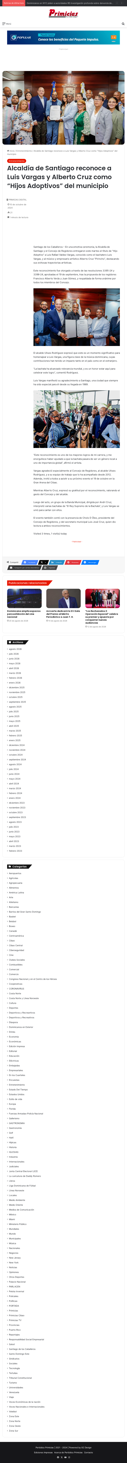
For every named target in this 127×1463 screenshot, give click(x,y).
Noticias (13, 1267)
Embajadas (14, 1065)
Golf (11, 1133)
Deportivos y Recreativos (21, 1017)
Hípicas (12, 1142)
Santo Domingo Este (19, 1354)
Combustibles (15, 964)
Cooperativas (15, 984)
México (12, 1214)
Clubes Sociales (17, 960)
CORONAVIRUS (16, 988)
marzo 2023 (15, 846)
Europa (12, 1104)
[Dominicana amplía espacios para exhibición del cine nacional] (24, 598)
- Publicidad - (76, 542)
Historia (13, 1147)
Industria (13, 1157)
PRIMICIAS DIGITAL (18, 199)
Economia (14, 1036)
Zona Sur (13, 1431)
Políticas (13, 1301)
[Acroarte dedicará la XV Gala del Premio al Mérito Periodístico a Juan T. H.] (63, 598)
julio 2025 (14, 711)
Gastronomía (15, 1128)
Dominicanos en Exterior (21, 1027)
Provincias (14, 1325)
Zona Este (14, 1416)
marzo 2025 (15, 730)
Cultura (12, 1003)
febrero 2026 (15, 678)
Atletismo (13, 902)
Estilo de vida (15, 1099)
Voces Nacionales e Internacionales (26, 1406)
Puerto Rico (15, 1330)
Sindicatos (14, 1358)
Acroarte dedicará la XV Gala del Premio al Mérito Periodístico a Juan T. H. (63, 614)
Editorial (13, 1051)
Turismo (13, 1382)
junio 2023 (14, 831)
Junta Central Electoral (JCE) (23, 1171)
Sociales (13, 1363)
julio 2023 (14, 827)
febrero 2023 (15, 851)
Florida (12, 1109)
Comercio (14, 974)
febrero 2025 (15, 735)
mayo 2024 (14, 779)
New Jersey (15, 1258)
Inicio (12, 151)
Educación (14, 1056)
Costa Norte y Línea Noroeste (24, 998)
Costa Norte (15, 993)
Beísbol (12, 921)
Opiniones (14, 1272)
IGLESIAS (13, 1152)
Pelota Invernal (16, 1291)
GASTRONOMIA (17, 1123)
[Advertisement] (63, 58)
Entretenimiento (24, 151)
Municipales (15, 1238)
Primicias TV (15, 1320)
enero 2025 (14, 740)
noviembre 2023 (17, 807)
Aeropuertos (15, 873)
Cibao (12, 940)
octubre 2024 (16, 755)
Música (12, 1243)
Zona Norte (14, 1421)
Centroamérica (16, 936)
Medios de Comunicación (21, 1209)
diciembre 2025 (16, 687)
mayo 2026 (14, 663)
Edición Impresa (17, 1046)
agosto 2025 (15, 706)
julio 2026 (14, 654)
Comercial (14, 969)
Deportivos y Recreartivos (22, 1012)
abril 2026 (14, 668)
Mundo (12, 1233)
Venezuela (14, 1392)
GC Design (86, 1447)
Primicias (13, 1310)
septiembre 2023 (17, 817)
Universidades (16, 1387)
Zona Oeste (15, 1426)
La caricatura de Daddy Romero (25, 1176)
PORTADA (14, 1306)
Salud (12, 1344)
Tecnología (14, 1368)
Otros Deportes (16, 1277)
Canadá (13, 931)
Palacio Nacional (17, 1282)
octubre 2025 (15, 697)
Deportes (13, 1008)
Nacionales (14, 1248)
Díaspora (13, 1022)
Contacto (88, 1452)
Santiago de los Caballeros (22, 1349)
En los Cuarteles (17, 1075)
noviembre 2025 (17, 692)
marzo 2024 (15, 788)
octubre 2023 (16, 812)
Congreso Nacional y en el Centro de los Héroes (33, 979)
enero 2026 (15, 682)
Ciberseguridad (16, 950)
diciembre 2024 (17, 745)
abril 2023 (14, 841)
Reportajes (14, 1334)
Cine (11, 955)
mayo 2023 (14, 836)
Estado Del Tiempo (18, 1089)
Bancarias (14, 907)
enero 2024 (15, 798)
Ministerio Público (17, 1224)
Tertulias (13, 1373)
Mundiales (14, 1229)
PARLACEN (14, 1286)
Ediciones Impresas (43, 1452)
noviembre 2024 (17, 750)
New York (13, 1262)
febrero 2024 (15, 793)
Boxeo (12, 926)
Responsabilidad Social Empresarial (26, 1339)
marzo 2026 (15, 673)
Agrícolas (13, 878)
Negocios (13, 1253)
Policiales (13, 1296)
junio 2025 (14, 716)
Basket (12, 916)
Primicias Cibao (16, 1315)
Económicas (15, 1041)
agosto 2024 (15, 764)
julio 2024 (14, 769)
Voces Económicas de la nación (24, 1402)
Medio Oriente (16, 1205)
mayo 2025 (14, 721)
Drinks (12, 1032)
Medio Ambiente (17, 1200)
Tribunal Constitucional (20, 1378)
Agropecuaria (15, 883)
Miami (12, 1219)
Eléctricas (14, 1061)
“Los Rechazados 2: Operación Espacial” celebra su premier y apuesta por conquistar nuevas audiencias (101, 617)
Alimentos (14, 888)
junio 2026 (14, 658)
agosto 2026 (15, 649)
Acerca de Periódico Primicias (68, 1452)
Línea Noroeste (16, 1190)
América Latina (16, 892)
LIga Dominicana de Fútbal (22, 1185)
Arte (11, 897)
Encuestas (14, 1080)
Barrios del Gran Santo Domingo (25, 912)
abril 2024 (14, 783)
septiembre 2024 (17, 759)
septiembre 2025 (17, 702)
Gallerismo (14, 1118)
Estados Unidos (16, 1094)
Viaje (11, 1397)
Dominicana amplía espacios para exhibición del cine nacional (24, 614)
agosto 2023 (15, 822)
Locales (13, 1195)
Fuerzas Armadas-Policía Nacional (26, 1113)
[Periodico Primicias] (63, 13)
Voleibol (13, 1411)
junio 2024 (14, 774)
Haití (11, 1137)
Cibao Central (16, 945)
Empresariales (16, 1070)
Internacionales (16, 1161)
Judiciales (14, 1166)
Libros (12, 1181)
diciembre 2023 (17, 803)
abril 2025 (14, 726)
